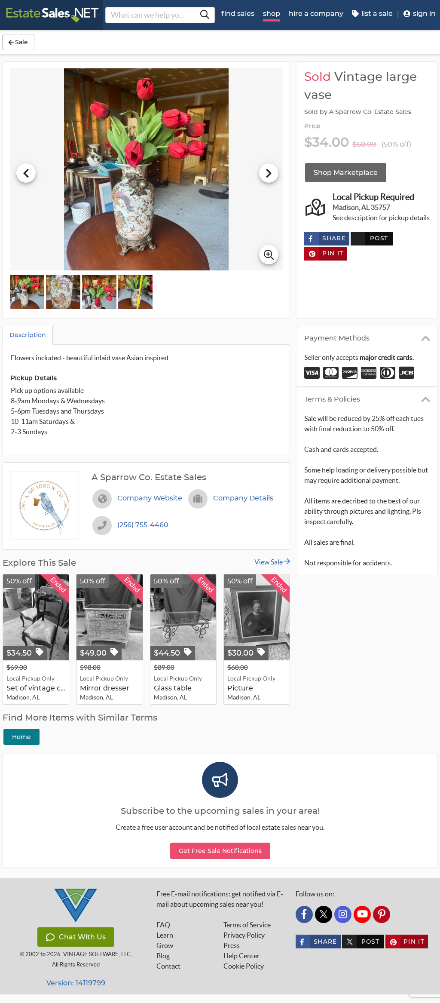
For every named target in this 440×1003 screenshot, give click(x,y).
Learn (164, 935)
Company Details (243, 498)
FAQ (163, 925)
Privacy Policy (244, 935)
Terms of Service (247, 925)
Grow (164, 945)
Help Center (241, 956)
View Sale (269, 562)
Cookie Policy (243, 966)
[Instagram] (342, 914)
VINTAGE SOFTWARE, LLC (97, 954)
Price (312, 126)
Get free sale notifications (220, 851)
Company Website (149, 498)
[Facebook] (304, 914)
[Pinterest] (381, 914)
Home (21, 737)
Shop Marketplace (346, 173)
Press (231, 945)
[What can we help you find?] (204, 15)
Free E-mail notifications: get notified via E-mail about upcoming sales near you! (219, 899)
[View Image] (27, 292)
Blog (163, 956)
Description (27, 335)
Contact (168, 966)
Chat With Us (82, 937)
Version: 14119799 (75, 983)
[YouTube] (362, 914)
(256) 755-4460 (142, 524)
